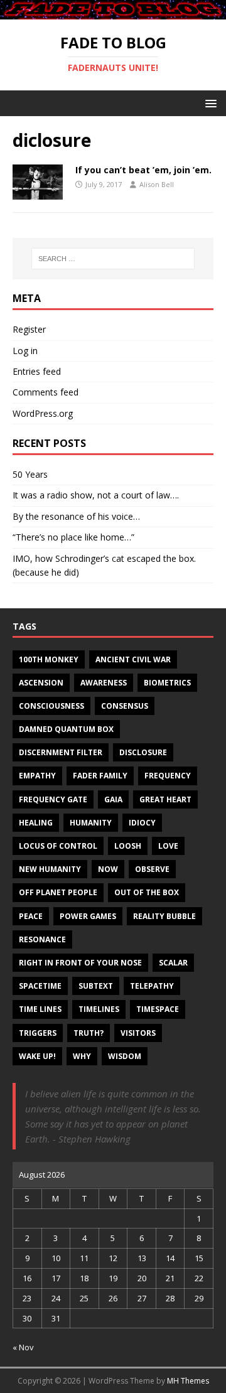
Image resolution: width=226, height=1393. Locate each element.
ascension (41, 682)
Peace (31, 916)
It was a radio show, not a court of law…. (96, 495)
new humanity (50, 869)
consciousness (51, 706)
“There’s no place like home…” (73, 537)
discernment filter (60, 752)
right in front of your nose (80, 962)
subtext (95, 986)
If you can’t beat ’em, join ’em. (143, 170)
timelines (98, 1009)
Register (29, 329)
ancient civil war (133, 659)
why (82, 1056)
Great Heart (165, 799)
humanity (91, 822)
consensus (124, 706)
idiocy (142, 822)
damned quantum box (66, 729)
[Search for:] (113, 258)
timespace (157, 1009)
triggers (37, 1033)
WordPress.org (43, 413)
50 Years (30, 474)
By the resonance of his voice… (76, 516)
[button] (209, 103)
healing (36, 822)
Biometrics (167, 682)
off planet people (58, 892)
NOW (108, 869)
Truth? (88, 1033)
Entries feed (37, 371)
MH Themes (188, 1380)
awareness (103, 682)
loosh (127, 846)
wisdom (124, 1056)
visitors (138, 1033)
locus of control (58, 846)
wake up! (37, 1056)
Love (168, 846)
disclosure (143, 752)
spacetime (40, 986)
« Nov (23, 1347)
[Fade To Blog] (113, 12)
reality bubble (164, 916)
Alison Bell (156, 184)
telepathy (152, 986)
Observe (152, 869)
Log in (25, 351)
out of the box (146, 892)
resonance (42, 939)
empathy (37, 775)
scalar (173, 962)
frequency (167, 775)
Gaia (113, 799)
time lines (40, 1009)
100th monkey (48, 659)
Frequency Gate (53, 799)
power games (88, 916)
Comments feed (45, 392)
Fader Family (100, 775)
